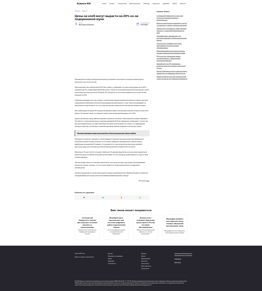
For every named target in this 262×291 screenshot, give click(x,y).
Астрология (145, 268)
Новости (183, 3)
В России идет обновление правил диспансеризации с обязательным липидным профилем (169, 58)
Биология (156, 3)
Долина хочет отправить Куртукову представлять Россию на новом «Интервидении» (169, 46)
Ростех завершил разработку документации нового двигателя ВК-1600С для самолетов (174, 253)
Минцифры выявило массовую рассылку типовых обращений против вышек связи (174, 222)
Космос (112, 3)
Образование (145, 258)
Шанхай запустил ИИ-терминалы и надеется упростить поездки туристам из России (171, 66)
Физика (143, 253)
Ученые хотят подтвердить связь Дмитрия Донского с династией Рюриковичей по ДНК (171, 31)
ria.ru (147, 181)
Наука (104, 3)
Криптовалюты (134, 3)
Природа (146, 3)
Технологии (122, 3)
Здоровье (166, 3)
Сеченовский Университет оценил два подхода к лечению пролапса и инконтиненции (170, 18)
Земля (174, 3)
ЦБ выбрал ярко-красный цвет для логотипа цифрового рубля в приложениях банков (172, 38)
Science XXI (84, 3)
